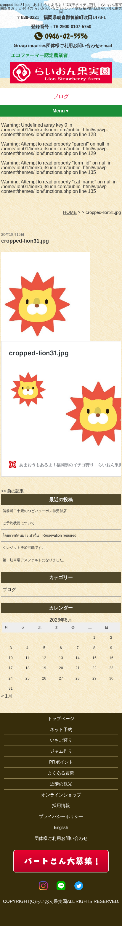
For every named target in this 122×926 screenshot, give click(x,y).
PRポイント (61, 761)
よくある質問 (61, 772)
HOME (70, 212)
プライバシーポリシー (61, 816)
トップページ (61, 718)
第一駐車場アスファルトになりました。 (35, 560)
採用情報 (61, 805)
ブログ (9, 589)
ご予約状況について (19, 523)
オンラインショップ (61, 794)
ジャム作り (61, 751)
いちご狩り (61, 740)
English (61, 827)
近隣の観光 (61, 783)
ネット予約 (61, 729)
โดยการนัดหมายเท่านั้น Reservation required (39, 535)
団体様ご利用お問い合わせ (61, 838)
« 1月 (6, 695)
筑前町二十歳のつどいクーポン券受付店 (35, 511)
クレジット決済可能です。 (24, 548)
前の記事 (15, 491)
